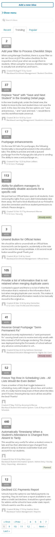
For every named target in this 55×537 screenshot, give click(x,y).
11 (21, 526)
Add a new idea (27, 4)
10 (15, 526)
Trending (20, 29)
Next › (42, 526)
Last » (6, 531)
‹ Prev (17, 521)
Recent (7, 29)
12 (28, 526)
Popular (33, 29)
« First (7, 521)
